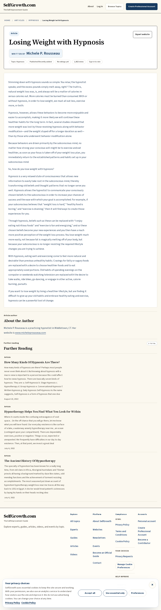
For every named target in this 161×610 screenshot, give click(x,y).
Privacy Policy (122, 524)
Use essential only (115, 593)
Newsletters (99, 538)
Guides (74, 538)
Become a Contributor (144, 541)
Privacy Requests (124, 556)
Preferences (137, 593)
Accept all (90, 593)
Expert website (142, 34)
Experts (74, 529)
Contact (97, 563)
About (91, 6)
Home (7, 20)
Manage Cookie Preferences (124, 566)
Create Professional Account (144, 531)
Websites (97, 529)
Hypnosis (34, 20)
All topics (75, 521)
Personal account (147, 521)
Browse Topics (114, 6)
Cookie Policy (122, 541)
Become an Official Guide (102, 554)
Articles (19, 20)
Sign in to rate (94, 61)
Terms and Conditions (121, 533)
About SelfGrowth (102, 521)
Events (96, 546)
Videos (73, 554)
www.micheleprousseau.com (30, 332)
